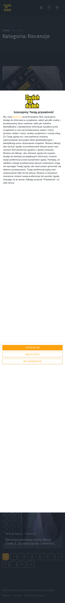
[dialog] (32, 302)
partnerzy (17, 117)
